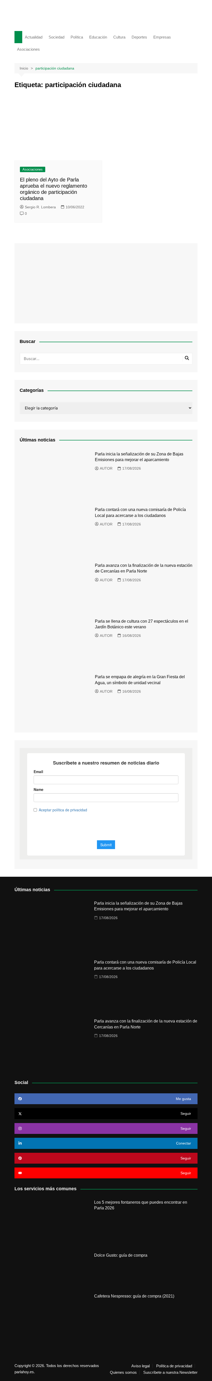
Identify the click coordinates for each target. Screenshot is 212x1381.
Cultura (119, 37)
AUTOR (106, 468)
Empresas (162, 37)
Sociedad (56, 37)
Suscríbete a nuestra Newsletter (170, 1372)
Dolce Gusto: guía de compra (120, 1255)
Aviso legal (140, 1366)
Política (77, 37)
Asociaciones (28, 49)
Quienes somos (123, 1372)
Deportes (139, 37)
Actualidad (33, 37)
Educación (98, 37)
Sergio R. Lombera (40, 207)
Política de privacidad (174, 1366)
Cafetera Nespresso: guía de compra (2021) (134, 1296)
